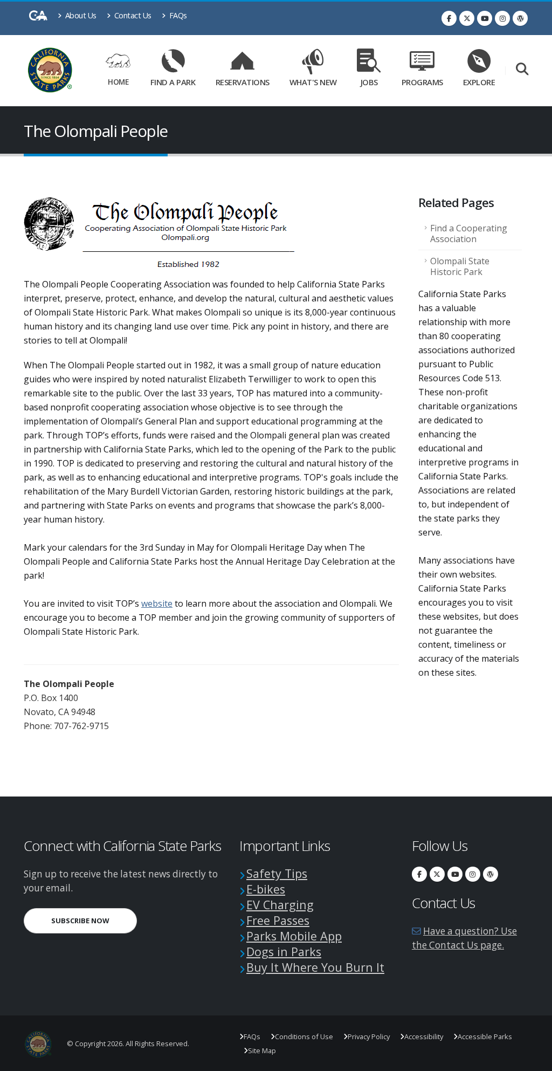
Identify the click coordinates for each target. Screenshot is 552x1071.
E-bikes (265, 889)
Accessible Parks (485, 1036)
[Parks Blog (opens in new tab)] (520, 18)
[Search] (522, 70)
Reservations (245, 80)
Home (118, 82)
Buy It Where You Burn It (315, 967)
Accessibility (423, 1036)
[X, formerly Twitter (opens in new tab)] (466, 18)
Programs (422, 82)
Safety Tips (276, 873)
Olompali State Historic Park (459, 266)
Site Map (262, 1050)
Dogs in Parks (283, 951)
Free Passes (277, 920)
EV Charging (280, 904)
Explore (479, 82)
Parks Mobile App (294, 936)
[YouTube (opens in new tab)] (484, 18)
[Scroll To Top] (533, 1059)
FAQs (177, 15)
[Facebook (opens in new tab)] (449, 18)
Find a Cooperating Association (468, 233)
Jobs (369, 82)
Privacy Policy (369, 1036)
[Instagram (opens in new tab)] (502, 18)
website (156, 603)
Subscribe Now (94, 920)
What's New (313, 82)
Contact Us (131, 15)
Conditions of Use (304, 1036)
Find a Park (173, 82)
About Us (79, 15)
